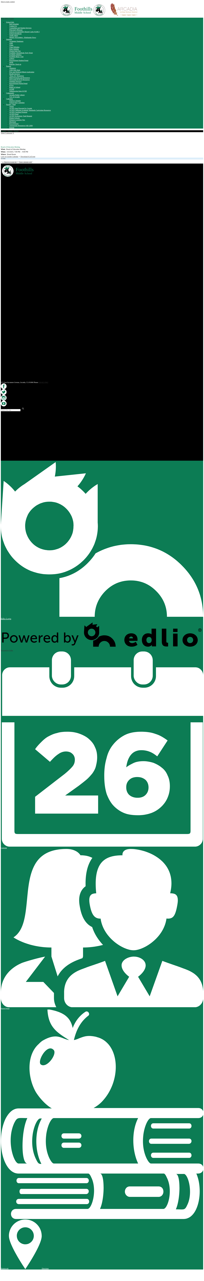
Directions (45, 1268)
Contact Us (13, 26)
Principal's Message (16, 30)
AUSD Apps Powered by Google (20, 108)
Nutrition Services (15, 81)
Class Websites (14, 47)
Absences (12, 68)
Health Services (14, 74)
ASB (11, 43)
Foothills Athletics (15, 55)
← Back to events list (9, 162)
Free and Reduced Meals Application (21, 72)
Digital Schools (14, 118)
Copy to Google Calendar (9, 156)
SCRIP (11, 89)
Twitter (2, 138)
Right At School (14, 87)
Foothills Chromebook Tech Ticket (21, 53)
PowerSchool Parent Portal (18, 83)
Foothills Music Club (16, 57)
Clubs (11, 45)
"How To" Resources (16, 76)
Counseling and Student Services (20, 28)
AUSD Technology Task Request (20, 116)
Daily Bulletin (14, 49)
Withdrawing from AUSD (18, 91)
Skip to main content (8, 2)
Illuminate (12, 122)
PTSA (11, 85)
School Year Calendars (17, 103)
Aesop (11, 106)
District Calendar (15, 101)
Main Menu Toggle (7, 18)
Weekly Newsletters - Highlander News (22, 37)
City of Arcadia (14, 97)
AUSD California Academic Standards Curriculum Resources (30, 110)
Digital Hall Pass (15, 51)
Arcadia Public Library (17, 95)
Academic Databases (16, 41)
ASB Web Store (14, 70)
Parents (11, 127)
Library (11, 58)
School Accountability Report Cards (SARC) (24, 32)
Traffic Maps (13, 35)
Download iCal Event (28, 156)
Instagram (2, 141)
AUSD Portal (13, 114)
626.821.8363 (43, 382)
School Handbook (15, 34)
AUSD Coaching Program (18, 112)
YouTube (2, 144)
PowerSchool (13, 124)
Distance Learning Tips (17, 120)
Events (3, 158)
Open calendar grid (25, 162)
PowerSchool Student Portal (18, 60)
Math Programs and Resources (19, 78)
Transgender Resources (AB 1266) (21, 126)
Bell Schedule (14, 24)
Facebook (2, 135)
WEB (11, 62)
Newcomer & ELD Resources (19, 80)
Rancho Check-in (15, 64)
